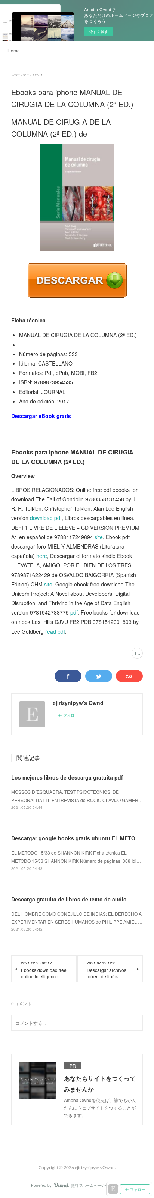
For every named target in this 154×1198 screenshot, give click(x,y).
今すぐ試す (98, 31)
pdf (74, 612)
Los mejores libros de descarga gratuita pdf (67, 777)
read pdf (55, 631)
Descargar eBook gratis (41, 416)
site (99, 537)
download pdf (46, 518)
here (41, 555)
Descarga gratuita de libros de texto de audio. (69, 899)
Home (13, 50)
